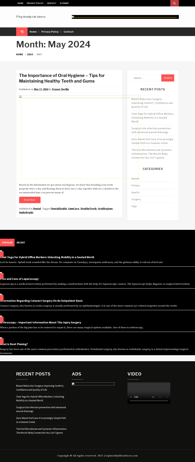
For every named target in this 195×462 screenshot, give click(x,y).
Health (135, 192)
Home (20, 3)
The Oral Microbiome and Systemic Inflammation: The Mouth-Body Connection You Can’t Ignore (151, 153)
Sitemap (64, 3)
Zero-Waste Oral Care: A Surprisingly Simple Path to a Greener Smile (152, 141)
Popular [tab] (7, 242)
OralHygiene (105, 208)
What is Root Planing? (14, 344)
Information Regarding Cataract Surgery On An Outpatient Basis (41, 300)
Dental (37, 208)
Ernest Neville (60, 89)
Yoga (134, 206)
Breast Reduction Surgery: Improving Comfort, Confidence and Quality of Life (152, 103)
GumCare (73, 208)
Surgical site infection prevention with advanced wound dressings (151, 130)
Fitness (135, 185)
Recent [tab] (21, 242)
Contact (51, 3)
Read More (30, 199)
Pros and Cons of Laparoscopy (19, 279)
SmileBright (26, 212)
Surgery (136, 199)
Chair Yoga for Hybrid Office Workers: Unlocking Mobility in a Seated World (152, 117)
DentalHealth (59, 208)
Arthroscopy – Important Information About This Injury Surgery (40, 322)
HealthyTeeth (89, 208)
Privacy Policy (35, 3)
